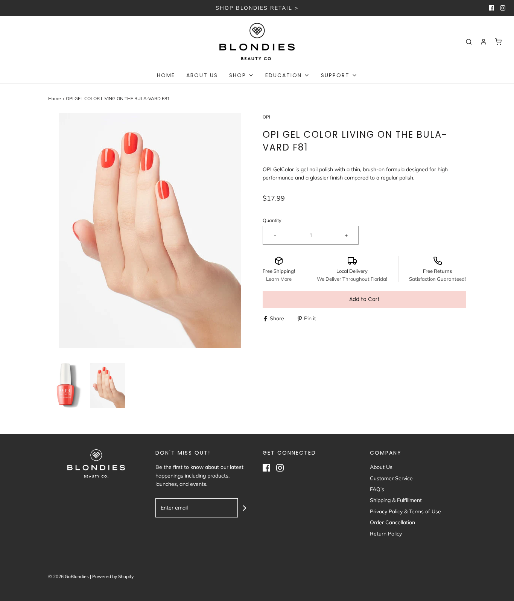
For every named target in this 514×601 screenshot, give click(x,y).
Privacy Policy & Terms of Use (405, 511)
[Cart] (498, 41)
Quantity (272, 220)
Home (166, 75)
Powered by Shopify (113, 576)
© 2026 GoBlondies (68, 576)
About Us (202, 75)
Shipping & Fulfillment (396, 500)
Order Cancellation (392, 522)
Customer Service (391, 478)
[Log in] (483, 41)
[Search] (468, 41)
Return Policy (386, 533)
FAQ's (377, 489)
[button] (65, 385)
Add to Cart (364, 299)
